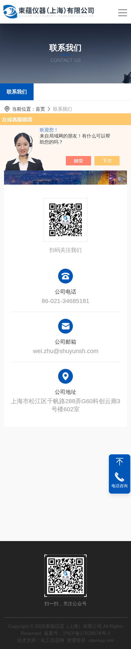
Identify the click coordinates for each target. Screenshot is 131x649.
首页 (40, 109)
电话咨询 (120, 486)
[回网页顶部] (120, 461)
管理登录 (76, 640)
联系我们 (17, 91)
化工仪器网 (52, 640)
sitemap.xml (101, 640)
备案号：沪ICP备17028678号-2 (77, 633)
